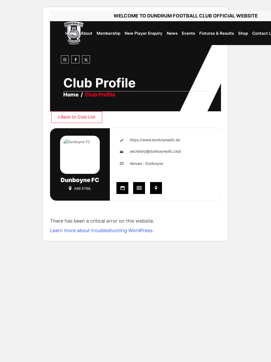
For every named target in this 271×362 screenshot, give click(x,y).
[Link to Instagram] (65, 60)
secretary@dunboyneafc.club (155, 151)
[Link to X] (86, 60)
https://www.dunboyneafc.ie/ (155, 140)
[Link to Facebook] (75, 60)
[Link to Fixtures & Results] (122, 188)
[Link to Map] (156, 188)
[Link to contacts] (139, 188)
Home (71, 94)
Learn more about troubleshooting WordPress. (102, 230)
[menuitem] (71, 33)
